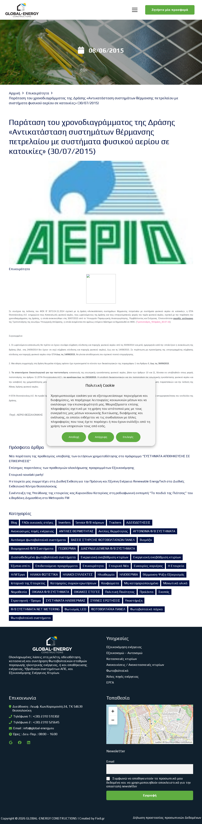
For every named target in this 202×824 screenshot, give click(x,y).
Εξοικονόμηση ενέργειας (124, 647)
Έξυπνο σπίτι (20, 566)
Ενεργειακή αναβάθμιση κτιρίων (104, 557)
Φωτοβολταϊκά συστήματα (31, 618)
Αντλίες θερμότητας (113, 531)
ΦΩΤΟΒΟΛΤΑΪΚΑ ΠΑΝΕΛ (108, 609)
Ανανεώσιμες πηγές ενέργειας (32, 531)
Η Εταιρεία (176, 566)
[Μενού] (134, 10)
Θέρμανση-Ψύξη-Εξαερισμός (163, 574)
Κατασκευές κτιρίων (121, 659)
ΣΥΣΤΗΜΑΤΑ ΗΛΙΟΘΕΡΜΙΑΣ (65, 600)
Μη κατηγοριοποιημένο (141, 583)
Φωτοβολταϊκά (117, 671)
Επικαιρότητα (93, 566)
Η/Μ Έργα (18, 574)
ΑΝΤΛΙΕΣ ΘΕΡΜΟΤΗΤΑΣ (76, 531)
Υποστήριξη (133, 600)
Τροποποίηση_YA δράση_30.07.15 (153, 322)
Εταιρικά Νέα (119, 566)
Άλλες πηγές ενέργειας (122, 676)
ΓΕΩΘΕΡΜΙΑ (67, 548)
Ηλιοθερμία (106, 574)
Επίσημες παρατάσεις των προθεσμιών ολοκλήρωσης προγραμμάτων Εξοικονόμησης (71, 468)
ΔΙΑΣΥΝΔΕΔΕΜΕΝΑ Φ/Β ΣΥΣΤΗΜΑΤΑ (108, 548)
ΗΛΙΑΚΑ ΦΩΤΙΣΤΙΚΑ (44, 574)
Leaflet (158, 742)
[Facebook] (19, 742)
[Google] (10, 742)
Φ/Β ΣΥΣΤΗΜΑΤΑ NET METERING (35, 609)
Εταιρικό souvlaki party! (26, 475)
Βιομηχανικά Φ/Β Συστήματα (32, 548)
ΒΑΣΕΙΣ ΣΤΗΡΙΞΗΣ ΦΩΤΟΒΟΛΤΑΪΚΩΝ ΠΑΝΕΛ (103, 540)
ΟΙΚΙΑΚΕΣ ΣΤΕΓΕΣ (87, 592)
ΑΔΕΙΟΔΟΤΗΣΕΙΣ (138, 522)
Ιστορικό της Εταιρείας (28, 583)
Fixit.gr (100, 818)
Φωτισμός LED (75, 609)
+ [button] (112, 711)
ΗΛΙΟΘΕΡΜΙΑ (129, 574)
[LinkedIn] (28, 742)
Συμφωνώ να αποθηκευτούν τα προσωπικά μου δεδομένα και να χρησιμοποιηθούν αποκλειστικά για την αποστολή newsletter (148, 782)
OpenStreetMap (172, 742)
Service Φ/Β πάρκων (90, 522)
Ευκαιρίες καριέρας (148, 566)
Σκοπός (163, 592)
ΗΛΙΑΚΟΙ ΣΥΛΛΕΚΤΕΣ (78, 574)
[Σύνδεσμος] (22, 10)
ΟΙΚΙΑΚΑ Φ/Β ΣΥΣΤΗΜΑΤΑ (50, 592)
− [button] (112, 720)
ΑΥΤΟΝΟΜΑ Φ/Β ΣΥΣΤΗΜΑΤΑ (154, 531)
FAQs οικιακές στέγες (37, 522)
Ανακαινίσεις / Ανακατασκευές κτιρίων (135, 665)
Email (110, 761)
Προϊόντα (146, 592)
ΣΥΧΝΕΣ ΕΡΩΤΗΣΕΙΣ (105, 600)
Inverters (64, 522)
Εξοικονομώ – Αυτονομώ (124, 653)
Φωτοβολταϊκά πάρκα (146, 609)
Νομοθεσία (19, 592)
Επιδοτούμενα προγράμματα (56, 566)
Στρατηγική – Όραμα (26, 600)
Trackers (115, 522)
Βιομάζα (146, 540)
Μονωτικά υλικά (175, 583)
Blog (14, 522)
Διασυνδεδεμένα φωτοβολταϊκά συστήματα (43, 557)
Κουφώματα (110, 583)
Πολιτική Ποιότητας (120, 592)
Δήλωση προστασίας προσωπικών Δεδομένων (167, 817)
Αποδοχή (74, 437)
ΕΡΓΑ (110, 682)
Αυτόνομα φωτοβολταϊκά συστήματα (38, 540)
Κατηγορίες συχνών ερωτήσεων (73, 583)
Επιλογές (128, 437)
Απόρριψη (101, 437)
